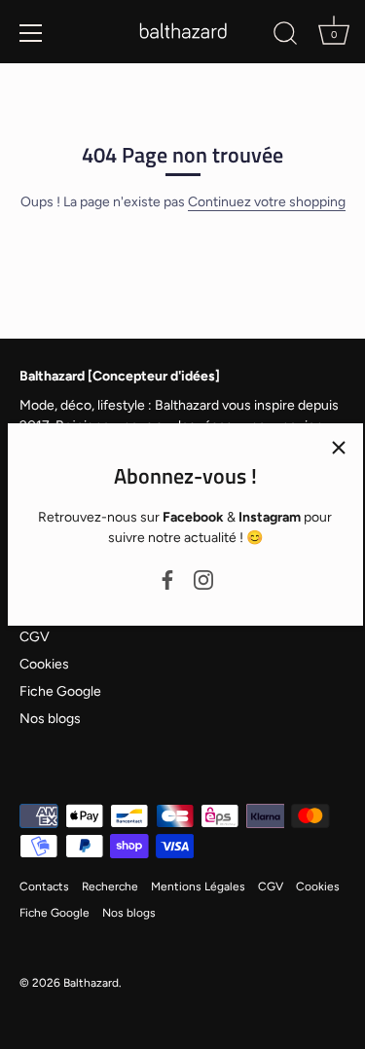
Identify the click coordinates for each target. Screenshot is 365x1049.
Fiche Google (60, 691)
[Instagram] (203, 578)
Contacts (44, 886)
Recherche (110, 886)
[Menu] (31, 33)
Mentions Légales (198, 886)
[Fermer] (338, 447)
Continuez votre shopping (267, 202)
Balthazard (91, 983)
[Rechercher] (285, 36)
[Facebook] (167, 578)
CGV (34, 637)
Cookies (44, 664)
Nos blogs (50, 718)
